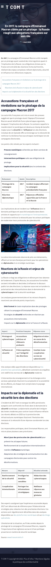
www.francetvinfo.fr (15, 537)
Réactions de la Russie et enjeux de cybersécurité (23, 88)
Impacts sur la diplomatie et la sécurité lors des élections (23, 92)
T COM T (15, 7)
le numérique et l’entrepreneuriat (33, 214)
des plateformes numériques (25, 515)
